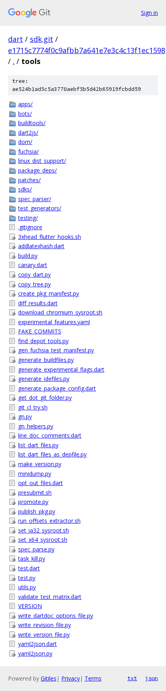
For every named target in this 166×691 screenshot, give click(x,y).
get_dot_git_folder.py (45, 397)
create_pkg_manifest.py (48, 293)
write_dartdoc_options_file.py (55, 615)
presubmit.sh (35, 492)
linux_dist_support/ (42, 161)
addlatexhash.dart (41, 246)
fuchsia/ (28, 151)
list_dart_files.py (38, 445)
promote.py (33, 502)
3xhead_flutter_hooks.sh (49, 237)
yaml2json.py (35, 653)
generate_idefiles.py (43, 379)
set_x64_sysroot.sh (42, 539)
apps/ (25, 104)
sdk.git (41, 39)
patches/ (29, 180)
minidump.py (34, 473)
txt (132, 678)
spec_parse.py (36, 549)
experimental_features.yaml (54, 322)
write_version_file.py (44, 634)
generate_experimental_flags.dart (61, 369)
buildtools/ (32, 123)
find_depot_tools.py (43, 341)
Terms (93, 678)
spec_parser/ (34, 199)
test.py (26, 578)
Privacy (70, 678)
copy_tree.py (34, 284)
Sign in (149, 12)
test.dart (29, 568)
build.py (27, 255)
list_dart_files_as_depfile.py (52, 454)
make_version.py (39, 464)
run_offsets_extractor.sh (49, 520)
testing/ (28, 218)
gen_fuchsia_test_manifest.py (56, 350)
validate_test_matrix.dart (49, 597)
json (151, 678)
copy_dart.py (34, 274)
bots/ (25, 113)
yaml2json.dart (37, 644)
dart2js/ (28, 132)
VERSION (30, 606)
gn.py (25, 416)
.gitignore (30, 227)
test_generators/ (39, 208)
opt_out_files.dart (40, 483)
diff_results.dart (38, 303)
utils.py (27, 587)
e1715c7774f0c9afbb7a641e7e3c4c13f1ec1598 (86, 50)
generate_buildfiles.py (46, 360)
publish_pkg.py (36, 511)
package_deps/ (37, 170)
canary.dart (32, 265)
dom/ (25, 142)
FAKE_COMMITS (39, 331)
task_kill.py (31, 558)
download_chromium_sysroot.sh (60, 312)
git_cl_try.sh (33, 407)
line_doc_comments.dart (49, 435)
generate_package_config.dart (57, 388)
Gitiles (48, 678)
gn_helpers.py (35, 426)
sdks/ (25, 189)
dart (15, 39)
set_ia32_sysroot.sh (43, 530)
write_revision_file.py (44, 625)
